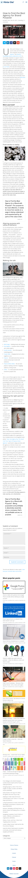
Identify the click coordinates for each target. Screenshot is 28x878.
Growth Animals (8, 350)
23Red (5, 369)
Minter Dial (7, 20)
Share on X (20, 219)
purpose (12, 54)
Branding (20, 20)
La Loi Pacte (6, 66)
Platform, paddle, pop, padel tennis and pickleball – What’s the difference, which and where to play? (13, 660)
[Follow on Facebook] (11, 868)
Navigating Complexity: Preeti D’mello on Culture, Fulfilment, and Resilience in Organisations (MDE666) (13, 816)
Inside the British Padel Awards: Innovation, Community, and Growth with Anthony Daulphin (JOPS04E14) (13, 830)
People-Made (7, 354)
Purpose (6, 358)
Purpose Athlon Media (9, 363)
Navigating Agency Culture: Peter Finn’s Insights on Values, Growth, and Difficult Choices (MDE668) (12, 788)
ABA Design (7, 344)
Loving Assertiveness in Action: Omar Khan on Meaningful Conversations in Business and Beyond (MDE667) (14, 804)
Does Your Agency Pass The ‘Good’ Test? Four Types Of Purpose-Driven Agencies (13, 441)
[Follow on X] (20, 868)
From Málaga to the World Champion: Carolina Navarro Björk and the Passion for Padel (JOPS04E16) (13, 782)
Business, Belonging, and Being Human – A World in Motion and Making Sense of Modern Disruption (14, 810)
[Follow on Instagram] (14, 868)
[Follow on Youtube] (17, 868)
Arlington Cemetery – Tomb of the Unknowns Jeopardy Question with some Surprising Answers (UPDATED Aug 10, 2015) (14, 720)
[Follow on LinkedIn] (8, 868)
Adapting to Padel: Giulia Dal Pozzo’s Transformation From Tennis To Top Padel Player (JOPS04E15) (13, 798)
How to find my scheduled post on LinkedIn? (13, 641)
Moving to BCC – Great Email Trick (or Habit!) (14, 754)
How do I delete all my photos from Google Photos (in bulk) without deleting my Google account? (13, 596)
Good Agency (7, 346)
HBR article (22, 77)
